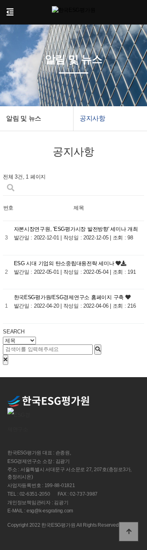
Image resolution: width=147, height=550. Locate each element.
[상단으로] (128, 531)
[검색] (97, 349)
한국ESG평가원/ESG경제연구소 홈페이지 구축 (69, 297)
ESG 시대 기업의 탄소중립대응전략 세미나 (65, 263)
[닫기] (5, 360)
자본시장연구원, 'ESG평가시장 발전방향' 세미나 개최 (76, 229)
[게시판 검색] (10, 188)
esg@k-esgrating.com (50, 511)
